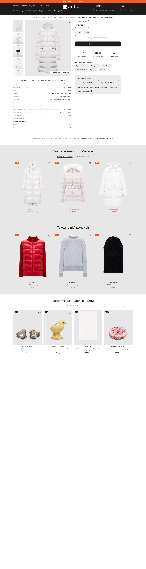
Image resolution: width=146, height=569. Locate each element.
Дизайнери (26, 11)
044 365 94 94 (97, 6)
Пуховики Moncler (82, 66)
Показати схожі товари (61, 72)
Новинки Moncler (81, 70)
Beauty (46, 6)
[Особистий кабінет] (120, 10)
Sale (65, 11)
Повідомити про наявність (97, 38)
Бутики (108, 6)
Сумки (49, 11)
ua (130, 6)
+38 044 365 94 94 (110, 82)
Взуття (41, 11)
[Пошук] (93, 10)
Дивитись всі (128, 306)
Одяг (35, 11)
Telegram (89, 82)
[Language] (124, 6)
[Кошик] (131, 10)
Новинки (16, 11)
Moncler (80, 25)
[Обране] (125, 10)
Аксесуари (58, 11)
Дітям (33, 6)
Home (40, 6)
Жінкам (16, 6)
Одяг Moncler (107, 66)
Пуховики (93, 70)
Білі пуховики (95, 66)
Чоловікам (25, 6)
